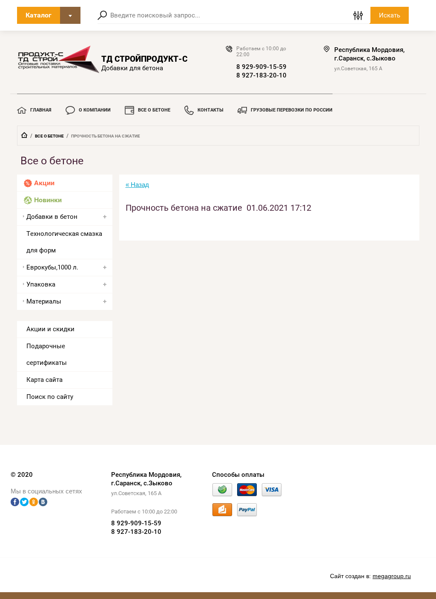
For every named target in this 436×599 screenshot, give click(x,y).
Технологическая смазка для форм (64, 242)
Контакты (211, 110)
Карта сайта (44, 380)
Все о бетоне (154, 110)
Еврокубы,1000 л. (52, 267)
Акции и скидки (50, 329)
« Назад (137, 184)
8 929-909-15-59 (261, 67)
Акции (44, 183)
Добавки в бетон (51, 217)
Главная (41, 110)
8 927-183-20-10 (261, 75)
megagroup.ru (392, 576)
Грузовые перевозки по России (292, 110)
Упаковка (40, 284)
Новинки (48, 200)
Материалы (43, 301)
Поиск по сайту (49, 397)
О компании (95, 110)
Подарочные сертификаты (46, 354)
